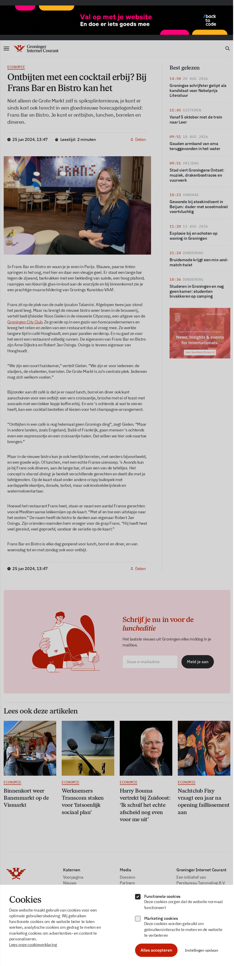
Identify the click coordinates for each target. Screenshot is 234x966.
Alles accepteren (156, 950)
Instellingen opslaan (201, 950)
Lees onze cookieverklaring (33, 944)
